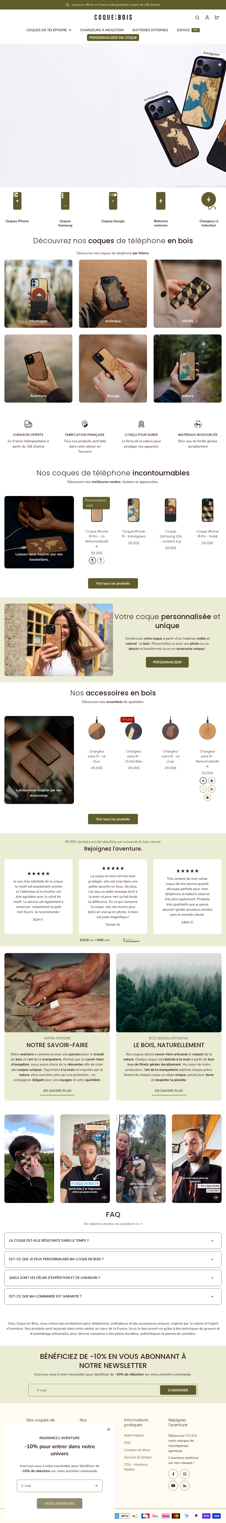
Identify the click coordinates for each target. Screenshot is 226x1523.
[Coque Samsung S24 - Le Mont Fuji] (170, 510)
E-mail (41, 1390)
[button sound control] (48, 1197)
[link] (59, 1503)
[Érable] (101, 561)
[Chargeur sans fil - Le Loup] (170, 730)
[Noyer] (212, 781)
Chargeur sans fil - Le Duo (96, 756)
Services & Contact (137, 1457)
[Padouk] (207, 797)
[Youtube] (173, 1485)
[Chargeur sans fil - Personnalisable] (208, 730)
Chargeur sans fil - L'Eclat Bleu (133, 756)
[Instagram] (185, 1474)
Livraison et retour (137, 1450)
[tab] (103, 182)
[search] (197, 17)
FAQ (127, 1442)
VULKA (191, 1435)
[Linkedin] (185, 1485)
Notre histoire (134, 1435)
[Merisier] (92, 561)
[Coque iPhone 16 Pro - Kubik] (208, 510)
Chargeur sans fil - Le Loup (170, 756)
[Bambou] (203, 789)
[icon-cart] (217, 17)
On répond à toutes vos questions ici (111, 1223)
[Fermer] (108, 1429)
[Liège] (212, 789)
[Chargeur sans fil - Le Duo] (97, 730)
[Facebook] (173, 1474)
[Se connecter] (207, 17)
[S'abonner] (96, 1486)
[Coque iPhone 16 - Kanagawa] (134, 510)
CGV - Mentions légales (136, 1466)
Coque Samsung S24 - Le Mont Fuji (171, 536)
